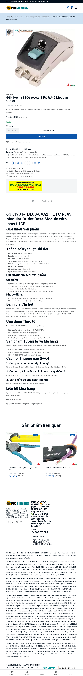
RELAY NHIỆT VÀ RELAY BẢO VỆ (22, 637)
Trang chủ (9, 17)
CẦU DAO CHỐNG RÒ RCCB (50, 619)
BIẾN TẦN (27, 558)
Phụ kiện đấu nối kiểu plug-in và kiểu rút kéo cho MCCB (57, 640)
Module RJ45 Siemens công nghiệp (34, 157)
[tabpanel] (41, 304)
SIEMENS (9, 95)
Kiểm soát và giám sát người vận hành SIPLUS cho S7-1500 (25, 567)
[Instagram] (21, 522)
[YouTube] (17, 522)
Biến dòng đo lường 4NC (31, 648)
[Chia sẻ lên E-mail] (35, 163)
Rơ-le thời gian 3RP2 (33, 634)
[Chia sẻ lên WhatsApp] (31, 163)
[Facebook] (8, 522)
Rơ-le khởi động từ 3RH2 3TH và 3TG (29, 619)
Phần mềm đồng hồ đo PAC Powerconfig (53, 648)
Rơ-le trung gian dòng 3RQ (56, 629)
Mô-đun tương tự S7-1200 (53, 567)
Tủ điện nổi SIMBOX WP (67, 651)
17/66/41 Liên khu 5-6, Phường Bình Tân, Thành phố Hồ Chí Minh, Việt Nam (42, 542)
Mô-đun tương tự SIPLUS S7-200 (46, 569)
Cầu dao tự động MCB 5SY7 (66, 613)
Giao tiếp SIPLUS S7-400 (18, 569)
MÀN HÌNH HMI (50, 586)
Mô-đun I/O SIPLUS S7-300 (40, 564)
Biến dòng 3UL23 (11, 654)
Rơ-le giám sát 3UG (28, 632)
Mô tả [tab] (33, 201)
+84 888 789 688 (39, 532)
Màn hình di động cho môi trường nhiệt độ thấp (23, 589)
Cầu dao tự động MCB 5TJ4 (16, 606)
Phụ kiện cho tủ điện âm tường (36, 643)
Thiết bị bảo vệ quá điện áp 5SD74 (29, 654)
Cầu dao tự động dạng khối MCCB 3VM (54, 611)
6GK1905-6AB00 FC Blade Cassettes (59, 468)
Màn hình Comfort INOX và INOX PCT (31, 581)
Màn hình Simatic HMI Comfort (37, 578)
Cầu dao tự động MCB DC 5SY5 (35, 626)
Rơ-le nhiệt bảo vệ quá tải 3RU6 (52, 600)
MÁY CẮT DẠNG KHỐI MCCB (55, 608)
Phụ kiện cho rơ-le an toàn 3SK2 (48, 603)
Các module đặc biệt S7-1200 (21, 572)
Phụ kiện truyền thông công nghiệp (37, 17)
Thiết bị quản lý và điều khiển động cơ (46, 651)
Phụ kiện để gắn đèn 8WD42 (55, 643)
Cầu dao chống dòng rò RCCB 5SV (33, 598)
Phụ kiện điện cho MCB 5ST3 (21, 629)
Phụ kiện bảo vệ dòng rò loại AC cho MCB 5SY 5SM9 (27, 621)
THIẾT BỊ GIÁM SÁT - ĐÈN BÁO (19, 656)
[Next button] (7, 1)
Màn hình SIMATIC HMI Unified (61, 591)
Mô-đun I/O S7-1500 (57, 564)
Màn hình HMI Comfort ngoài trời (58, 578)
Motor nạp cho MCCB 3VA (43, 632)
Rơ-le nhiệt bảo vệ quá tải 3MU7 (29, 640)
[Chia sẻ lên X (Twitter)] (18, 163)
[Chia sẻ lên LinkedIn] (26, 163)
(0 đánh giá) (18, 105)
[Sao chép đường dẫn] (39, 163)
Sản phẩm (19, 17)
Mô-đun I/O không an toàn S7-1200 (40, 575)
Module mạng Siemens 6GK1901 (58, 155)
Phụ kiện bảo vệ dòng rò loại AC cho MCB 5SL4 (21, 616)
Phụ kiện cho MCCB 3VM (54, 626)
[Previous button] (9, 1)
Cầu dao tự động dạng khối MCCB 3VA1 (62, 606)
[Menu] (75, 7)
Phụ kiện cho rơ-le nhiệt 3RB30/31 (27, 603)
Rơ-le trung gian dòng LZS (15, 626)
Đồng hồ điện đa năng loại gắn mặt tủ (27, 646)
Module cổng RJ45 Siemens (19, 155)
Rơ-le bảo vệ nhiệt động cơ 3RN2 (63, 632)
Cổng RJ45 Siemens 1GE (37, 155)
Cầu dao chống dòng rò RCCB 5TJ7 (29, 611)
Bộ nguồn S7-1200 (59, 575)
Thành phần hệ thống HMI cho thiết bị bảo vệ (57, 581)
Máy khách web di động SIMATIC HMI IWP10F (53, 589)
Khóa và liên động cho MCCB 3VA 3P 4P (54, 634)
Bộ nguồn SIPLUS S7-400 (49, 572)
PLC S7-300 (36, 572)
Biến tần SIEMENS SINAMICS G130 (57, 555)
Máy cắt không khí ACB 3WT (15, 608)
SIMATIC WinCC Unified (36, 586)
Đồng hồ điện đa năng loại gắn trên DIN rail (53, 646)
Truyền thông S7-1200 (65, 572)
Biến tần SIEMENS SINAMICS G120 (34, 555)
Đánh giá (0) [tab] (47, 201)
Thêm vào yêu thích (24, 142)
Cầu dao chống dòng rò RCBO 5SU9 (37, 606)
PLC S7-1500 (30, 569)
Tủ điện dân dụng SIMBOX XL (24, 651)
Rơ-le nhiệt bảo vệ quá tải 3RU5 (35, 608)
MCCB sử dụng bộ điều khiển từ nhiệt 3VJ (50, 616)
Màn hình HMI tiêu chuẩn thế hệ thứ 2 (39, 591)
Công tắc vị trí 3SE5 (46, 654)
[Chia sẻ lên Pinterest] (22, 163)
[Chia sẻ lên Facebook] (14, 163)
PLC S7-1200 (68, 564)
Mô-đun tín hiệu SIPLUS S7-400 (21, 564)
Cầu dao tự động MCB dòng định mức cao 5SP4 (45, 624)
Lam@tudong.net (39, 536)
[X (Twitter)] (12, 522)
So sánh (11, 142)
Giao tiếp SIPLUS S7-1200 (20, 575)
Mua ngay (41, 137)
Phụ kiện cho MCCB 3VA (39, 629)
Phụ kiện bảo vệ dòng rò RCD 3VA (44, 637)
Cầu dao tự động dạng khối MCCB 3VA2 (57, 621)
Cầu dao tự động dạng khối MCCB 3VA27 (57, 598)
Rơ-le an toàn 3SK (61, 637)
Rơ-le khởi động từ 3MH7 (32, 613)
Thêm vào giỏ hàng (48, 130)
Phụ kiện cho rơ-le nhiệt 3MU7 (31, 600)
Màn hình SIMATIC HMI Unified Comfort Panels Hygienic (47, 584)
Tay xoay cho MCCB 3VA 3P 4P (16, 634)
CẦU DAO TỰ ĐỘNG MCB (48, 613)
